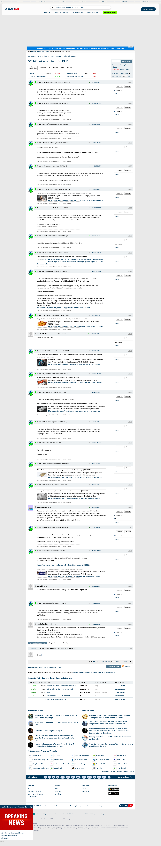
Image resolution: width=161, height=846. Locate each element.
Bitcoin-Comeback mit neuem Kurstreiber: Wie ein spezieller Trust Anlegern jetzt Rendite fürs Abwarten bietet (54, 738)
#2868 (130, 464)
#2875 (130, 624)
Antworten (115, 69)
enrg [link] (96, 686)
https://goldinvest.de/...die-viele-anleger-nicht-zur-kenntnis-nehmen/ (74, 498)
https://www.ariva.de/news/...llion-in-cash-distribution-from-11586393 (74, 364)
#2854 (130, 143)
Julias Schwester (109, 672)
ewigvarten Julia (78, 672)
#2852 (130, 103)
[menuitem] (40, 789)
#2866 (130, 422)
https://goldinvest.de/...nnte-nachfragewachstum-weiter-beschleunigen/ (75, 477)
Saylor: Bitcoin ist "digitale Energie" (48, 731)
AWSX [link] (96, 689)
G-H (68, 777)
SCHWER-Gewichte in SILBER (65, 56)
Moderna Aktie (121, 755)
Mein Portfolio (92, 12)
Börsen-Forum (124, 69)
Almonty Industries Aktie (40, 768)
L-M (78, 777)
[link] (30, 85)
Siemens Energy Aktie (82, 764)
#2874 (130, 603)
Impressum (49, 806)
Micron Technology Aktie (40, 760)
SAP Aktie (57, 755)
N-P (84, 777)
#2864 (130, 374)
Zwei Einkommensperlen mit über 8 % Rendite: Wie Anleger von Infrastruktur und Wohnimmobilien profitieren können (108, 723)
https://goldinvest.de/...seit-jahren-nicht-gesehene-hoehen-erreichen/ (74, 411)
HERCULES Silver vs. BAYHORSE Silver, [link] (59, 696)
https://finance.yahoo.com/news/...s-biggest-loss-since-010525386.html (63, 308)
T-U (99, 777)
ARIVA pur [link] (58, 791)
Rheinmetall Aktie (81, 760)
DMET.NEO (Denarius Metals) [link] (56, 699)
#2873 (130, 586)
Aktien (39, 56)
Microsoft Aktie (101, 764)
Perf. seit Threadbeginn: (38, 76)
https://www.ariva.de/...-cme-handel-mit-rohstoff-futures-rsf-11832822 (63, 565)
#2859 (130, 253)
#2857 (130, 208)
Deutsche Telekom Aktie (62, 764)
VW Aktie (99, 768)
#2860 (130, 271)
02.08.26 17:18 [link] (120, 699)
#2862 (130, 334)
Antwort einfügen (55, 667)
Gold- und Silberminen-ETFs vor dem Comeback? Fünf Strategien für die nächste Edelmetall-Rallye (109, 716)
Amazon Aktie (79, 768)
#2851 (130, 82)
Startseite (31, 56)
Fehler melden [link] (32, 797)
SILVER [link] (49, 692)
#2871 (130, 527)
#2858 (130, 236)
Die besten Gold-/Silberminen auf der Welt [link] (61, 686)
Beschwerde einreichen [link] (35, 794)
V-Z (104, 777)
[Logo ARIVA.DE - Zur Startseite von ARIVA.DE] (126, 806)
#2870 (130, 507)
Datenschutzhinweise (62, 806)
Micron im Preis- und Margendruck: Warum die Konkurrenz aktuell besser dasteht (111, 745)
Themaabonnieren (33, 68)
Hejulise (100, 672)
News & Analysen (62, 12)
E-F (63, 777)
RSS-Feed (128, 666)
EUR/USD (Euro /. (72, 73)
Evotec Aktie (121, 760)
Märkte (47, 12)
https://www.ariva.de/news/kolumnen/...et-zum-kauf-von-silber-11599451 (75, 382)
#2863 (130, 351)
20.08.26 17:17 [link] (120, 692)
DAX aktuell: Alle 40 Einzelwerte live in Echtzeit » (117, 771)
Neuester (115, 65)
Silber (45, 56)
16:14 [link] (123, 686)
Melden (117, 94)
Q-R (89, 777)
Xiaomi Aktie (58, 768)
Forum (52, 56)
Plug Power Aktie (38, 764)
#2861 (130, 315)
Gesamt (33, 51)
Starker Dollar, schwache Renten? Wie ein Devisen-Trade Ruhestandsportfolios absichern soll (55, 745)
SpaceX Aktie (37, 755)
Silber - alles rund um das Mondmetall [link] (60, 689)
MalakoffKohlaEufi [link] (101, 692)
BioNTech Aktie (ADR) (82, 755)
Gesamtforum (43, 667)
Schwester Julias (91, 672)
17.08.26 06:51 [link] (120, 696)
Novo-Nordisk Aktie (102, 760)
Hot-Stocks (45, 51)
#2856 (130, 189)
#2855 (130, 166)
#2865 (130, 392)
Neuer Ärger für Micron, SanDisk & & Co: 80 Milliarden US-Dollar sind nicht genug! (56, 716)
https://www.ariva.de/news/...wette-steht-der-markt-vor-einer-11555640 (75, 326)
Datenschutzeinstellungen (95, 806)
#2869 (130, 485)
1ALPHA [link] (97, 699)
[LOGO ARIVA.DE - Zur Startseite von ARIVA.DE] (12, 9)
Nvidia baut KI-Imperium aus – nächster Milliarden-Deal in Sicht (56, 723)
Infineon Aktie (58, 760)
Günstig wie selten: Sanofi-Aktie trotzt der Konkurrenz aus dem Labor (110, 738)
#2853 (130, 124)
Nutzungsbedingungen (77, 806)
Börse (39, 51)
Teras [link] (96, 696)
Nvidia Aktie (100, 755)
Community (78, 12)
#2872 (130, 551)
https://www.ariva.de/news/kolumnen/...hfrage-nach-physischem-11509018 (75, 200)
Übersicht (115, 74)
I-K (73, 777)
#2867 (130, 443)
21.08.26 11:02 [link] (120, 689)
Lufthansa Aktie (122, 764)
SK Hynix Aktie (121, 768)
